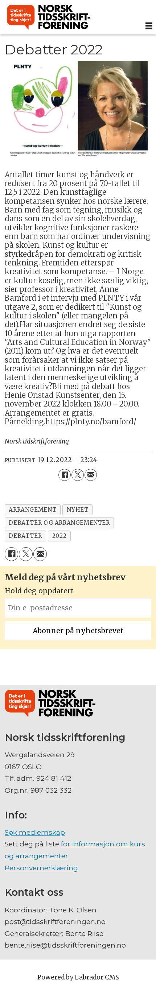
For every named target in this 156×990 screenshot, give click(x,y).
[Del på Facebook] (64, 475)
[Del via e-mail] (91, 475)
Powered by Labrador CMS (78, 977)
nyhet (78, 509)
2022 (59, 535)
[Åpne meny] (149, 26)
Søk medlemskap (35, 832)
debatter (25, 535)
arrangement (32, 509)
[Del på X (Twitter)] (77, 475)
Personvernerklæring (41, 867)
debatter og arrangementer (59, 522)
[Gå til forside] (71, 17)
